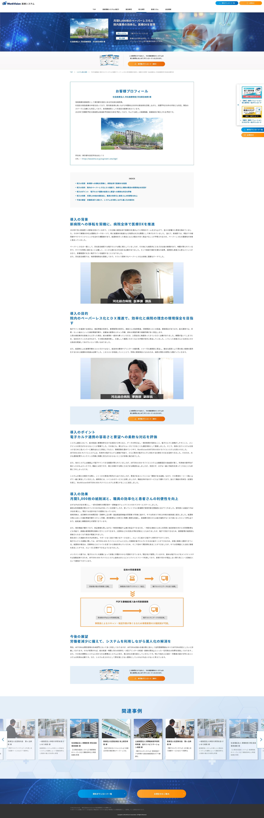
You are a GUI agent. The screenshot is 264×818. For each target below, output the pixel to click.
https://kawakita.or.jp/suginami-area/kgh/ (100, 158)
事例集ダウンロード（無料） (147, 64)
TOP (71, 72)
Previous (3, 739)
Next (260, 739)
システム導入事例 (82, 72)
